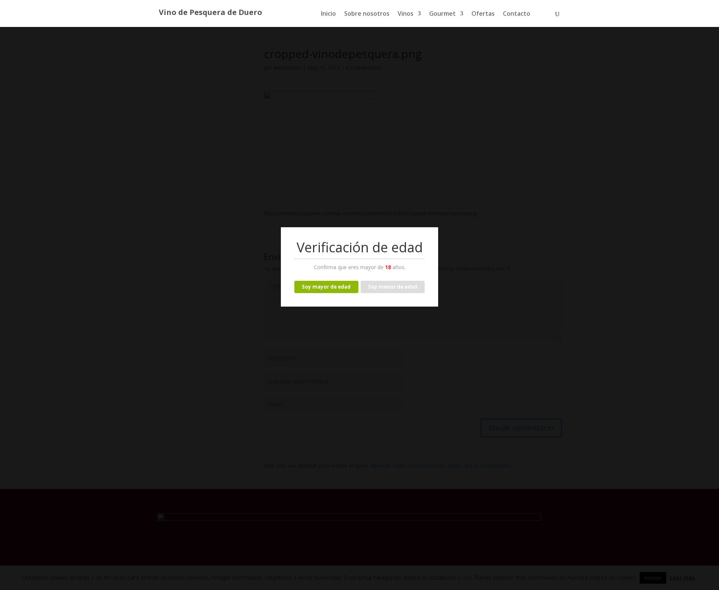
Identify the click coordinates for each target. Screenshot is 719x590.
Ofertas (483, 14)
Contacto (516, 14)
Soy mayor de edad (326, 286)
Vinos (405, 14)
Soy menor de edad (392, 286)
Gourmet (442, 14)
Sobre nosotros (366, 14)
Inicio (328, 14)
